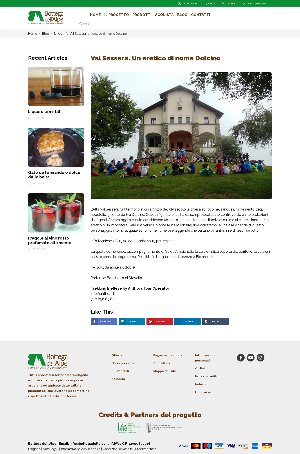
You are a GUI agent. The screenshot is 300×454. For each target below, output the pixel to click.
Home (95, 15)
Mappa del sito (164, 371)
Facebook (105, 321)
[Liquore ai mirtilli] (56, 86)
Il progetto (116, 15)
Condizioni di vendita (118, 449)
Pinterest (161, 321)
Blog (182, 15)
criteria (151, 449)
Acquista (164, 15)
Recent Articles (47, 58)
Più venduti (120, 371)
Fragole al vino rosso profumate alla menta (49, 240)
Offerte (117, 355)
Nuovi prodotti (123, 363)
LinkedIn (188, 321)
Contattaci (161, 363)
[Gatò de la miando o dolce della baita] (56, 147)
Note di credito (206, 376)
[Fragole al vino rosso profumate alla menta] (56, 213)
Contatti (200, 15)
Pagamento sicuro (167, 355)
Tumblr (215, 321)
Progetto (34, 449)
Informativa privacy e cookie (80, 449)
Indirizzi (201, 384)
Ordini (200, 368)
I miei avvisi (203, 392)
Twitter (131, 321)
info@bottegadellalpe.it (89, 443)
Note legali (50, 449)
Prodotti (142, 15)
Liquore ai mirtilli (44, 111)
